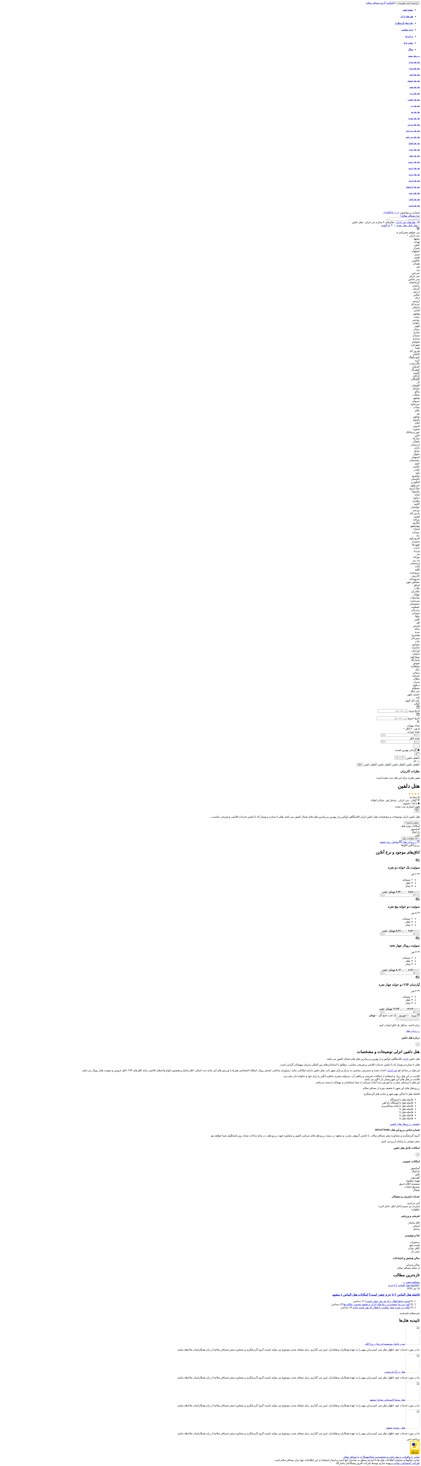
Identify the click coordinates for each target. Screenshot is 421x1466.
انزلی (405, 1058)
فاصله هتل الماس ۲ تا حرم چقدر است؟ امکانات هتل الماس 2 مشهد (376, 1294)
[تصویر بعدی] (397, 758)
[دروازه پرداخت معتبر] (415, 1453)
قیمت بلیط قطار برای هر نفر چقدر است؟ (387, 1301)
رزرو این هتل (413, 1031)
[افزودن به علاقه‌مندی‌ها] (417, 810)
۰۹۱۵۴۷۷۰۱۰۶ (391, 212)
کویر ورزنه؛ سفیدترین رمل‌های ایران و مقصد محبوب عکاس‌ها (376, 1304)
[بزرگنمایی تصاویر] (417, 754)
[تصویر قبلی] (403, 758)
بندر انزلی (392, 1070)
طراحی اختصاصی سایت (406, 1463)
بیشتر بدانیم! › (411, 822)
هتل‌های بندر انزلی (405, 222)
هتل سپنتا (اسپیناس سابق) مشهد (387, 1399)
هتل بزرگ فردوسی (394, 1371)
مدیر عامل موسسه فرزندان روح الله (385, 1343)
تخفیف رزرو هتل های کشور (405, 1124)
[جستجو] (416, 745)
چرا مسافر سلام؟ (410, 215)
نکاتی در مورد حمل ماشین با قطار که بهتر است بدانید (381, 1307)
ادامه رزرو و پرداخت (408, 1019)
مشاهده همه (411, 1282)
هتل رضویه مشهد (395, 1427)
